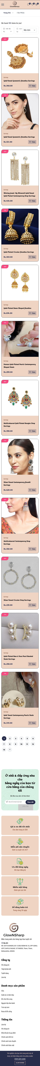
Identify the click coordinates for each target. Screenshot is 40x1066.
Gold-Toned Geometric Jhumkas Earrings (19, 81)
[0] (28, 4)
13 (4, 750)
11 (27, 744)
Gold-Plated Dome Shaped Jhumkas (17, 308)
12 (33, 744)
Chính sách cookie (20, 1059)
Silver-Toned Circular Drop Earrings (17, 600)
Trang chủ (7, 13)
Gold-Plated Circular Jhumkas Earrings (19, 252)
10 (21, 744)
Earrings (6, 77)
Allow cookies (20, 1063)
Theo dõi (30, 802)
